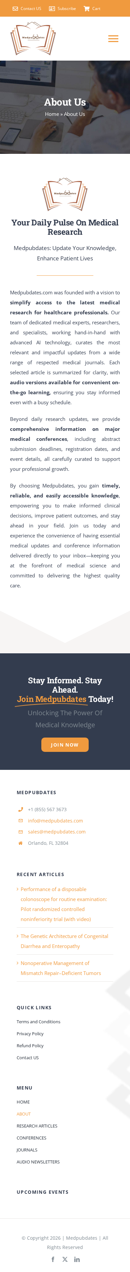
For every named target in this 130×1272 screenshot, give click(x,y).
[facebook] (53, 1259)
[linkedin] (77, 1259)
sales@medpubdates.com (57, 831)
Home (52, 114)
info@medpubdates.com (55, 820)
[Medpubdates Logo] (65, 179)
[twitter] (65, 1259)
